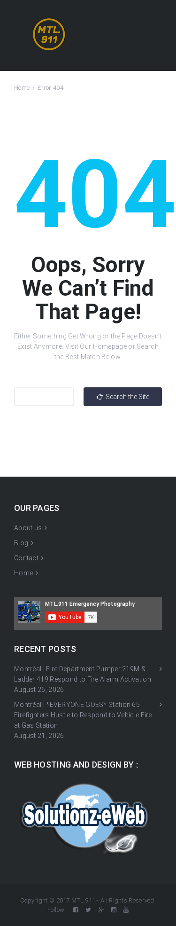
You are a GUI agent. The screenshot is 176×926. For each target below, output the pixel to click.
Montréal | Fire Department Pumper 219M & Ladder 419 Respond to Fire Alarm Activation (82, 674)
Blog (21, 543)
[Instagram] (113, 909)
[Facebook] (75, 909)
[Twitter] (88, 909)
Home (22, 87)
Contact (26, 558)
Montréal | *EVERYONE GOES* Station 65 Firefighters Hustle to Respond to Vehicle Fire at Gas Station (83, 715)
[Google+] (101, 909)
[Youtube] (126, 909)
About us (28, 528)
